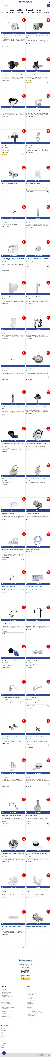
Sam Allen (3, 1028)
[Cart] (49, 2)
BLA (2, 1032)
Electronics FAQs (30, 1007)
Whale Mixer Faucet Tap (7, 776)
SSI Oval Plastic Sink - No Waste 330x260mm (12, 221)
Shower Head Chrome (31, 332)
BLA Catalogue (5, 995)
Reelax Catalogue (6, 991)
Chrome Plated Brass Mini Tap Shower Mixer (12, 736)
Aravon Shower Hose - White (33, 549)
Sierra (2, 1034)
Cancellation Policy (32, 995)
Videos (29, 1017)
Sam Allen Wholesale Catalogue (9, 998)
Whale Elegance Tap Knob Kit (33, 660)
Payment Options (31, 1003)
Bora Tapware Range (6, 623)
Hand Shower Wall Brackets (32, 513)
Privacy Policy (30, 997)
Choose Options (13, 33)
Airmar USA (3, 1043)
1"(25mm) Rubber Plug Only (8, 478)
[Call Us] (4, 1053)
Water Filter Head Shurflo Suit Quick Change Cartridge (12, 890)
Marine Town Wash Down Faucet (9, 183)
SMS (29, 1005)
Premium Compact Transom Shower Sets (11, 35)
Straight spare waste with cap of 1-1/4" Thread (37, 406)
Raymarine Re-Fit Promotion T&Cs (35, 1012)
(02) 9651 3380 (25, 967)
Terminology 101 (31, 1014)
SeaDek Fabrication (5, 1002)
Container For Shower (7, 332)
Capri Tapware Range (31, 697)
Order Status (30, 994)
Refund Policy (30, 998)
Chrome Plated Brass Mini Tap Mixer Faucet (36, 736)
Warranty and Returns (31, 1019)
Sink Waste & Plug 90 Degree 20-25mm (35, 74)
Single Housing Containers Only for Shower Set (37, 258)
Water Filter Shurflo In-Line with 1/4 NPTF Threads (12, 927)
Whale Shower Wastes (31, 776)
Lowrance (3, 1045)
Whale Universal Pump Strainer (9, 145)
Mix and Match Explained (7, 1011)
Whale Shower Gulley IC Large (9, 513)
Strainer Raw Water (30, 368)
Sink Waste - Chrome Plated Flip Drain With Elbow (36, 854)
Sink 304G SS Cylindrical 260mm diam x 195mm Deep (13, 854)
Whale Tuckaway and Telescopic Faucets (11, 815)
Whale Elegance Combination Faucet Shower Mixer (12, 550)
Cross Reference (5, 1008)
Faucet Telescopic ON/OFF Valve (34, 623)
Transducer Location (6, 1016)
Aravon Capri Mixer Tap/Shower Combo (11, 697)
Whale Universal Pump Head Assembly (11, 660)
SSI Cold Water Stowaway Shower (34, 586)
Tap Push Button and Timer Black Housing (12, 74)
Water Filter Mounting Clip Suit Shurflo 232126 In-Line (37, 890)
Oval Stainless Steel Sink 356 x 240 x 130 (36, 443)
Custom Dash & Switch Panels (7, 1000)
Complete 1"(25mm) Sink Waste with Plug (36, 478)
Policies (28, 991)
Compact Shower (30, 145)
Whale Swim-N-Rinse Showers (33, 183)
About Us (28, 989)
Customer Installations (7, 1014)
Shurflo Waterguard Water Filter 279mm (35, 221)
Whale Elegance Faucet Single (33, 110)
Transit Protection (31, 1000)
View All (2, 1047)
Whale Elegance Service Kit (8, 586)
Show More (25, 947)
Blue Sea (3, 1038)
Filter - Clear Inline (6, 368)
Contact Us (29, 1002)
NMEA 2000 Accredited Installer (34, 1011)
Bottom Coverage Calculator (8, 1007)
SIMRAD (3, 1041)
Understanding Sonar (32, 1015)
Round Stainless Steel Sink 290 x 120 (10, 110)
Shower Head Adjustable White (33, 296)
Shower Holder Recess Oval (8, 296)
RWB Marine (3, 1030)
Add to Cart (38, 33)
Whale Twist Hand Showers (32, 815)
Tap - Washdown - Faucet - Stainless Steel (36, 926)
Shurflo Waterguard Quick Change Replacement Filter (13, 407)
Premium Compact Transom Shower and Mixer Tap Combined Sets (13, 259)
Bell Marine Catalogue (6, 993)
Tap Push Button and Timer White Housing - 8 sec (37, 36)
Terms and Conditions (32, 993)
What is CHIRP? (31, 1008)
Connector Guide (5, 1010)
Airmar (2, 1005)
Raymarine (3, 1036)
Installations (3, 1013)
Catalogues (3, 989)
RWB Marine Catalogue (7, 996)
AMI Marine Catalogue (6, 992)
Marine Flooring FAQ (6, 1003)
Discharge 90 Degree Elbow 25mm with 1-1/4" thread (12, 444)
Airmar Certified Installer (33, 1010)
